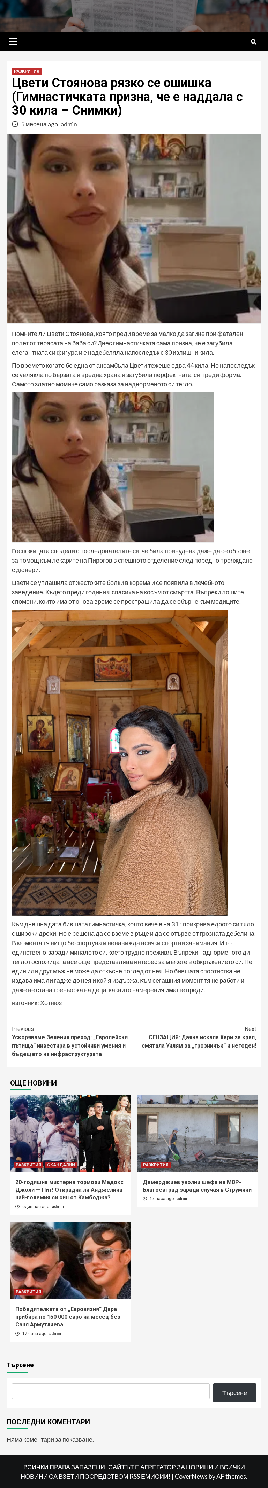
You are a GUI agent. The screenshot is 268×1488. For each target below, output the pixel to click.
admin (69, 124)
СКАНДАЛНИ (61, 1164)
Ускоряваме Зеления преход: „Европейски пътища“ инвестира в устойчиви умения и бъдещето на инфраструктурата (70, 1041)
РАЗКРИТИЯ (26, 71)
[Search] (253, 42)
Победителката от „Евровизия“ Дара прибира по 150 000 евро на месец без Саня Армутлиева (67, 1317)
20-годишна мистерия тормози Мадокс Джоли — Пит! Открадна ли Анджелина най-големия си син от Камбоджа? (69, 1190)
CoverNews (191, 1476)
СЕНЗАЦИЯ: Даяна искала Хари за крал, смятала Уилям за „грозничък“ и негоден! (199, 1037)
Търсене (20, 1364)
